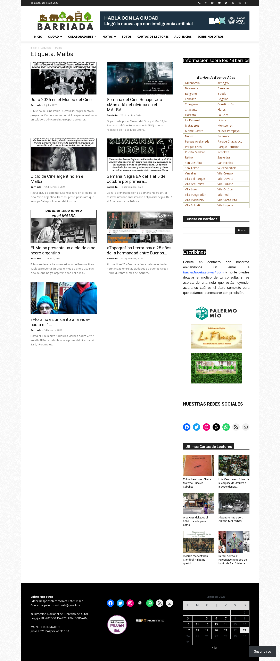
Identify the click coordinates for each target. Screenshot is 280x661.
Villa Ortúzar (225, 189)
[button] (200, 2)
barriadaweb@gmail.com (203, 272)
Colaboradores (80, 36)
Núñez (189, 136)
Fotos (127, 36)
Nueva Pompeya (228, 131)
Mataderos (192, 125)
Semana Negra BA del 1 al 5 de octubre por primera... (136, 179)
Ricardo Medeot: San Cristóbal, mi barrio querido (195, 559)
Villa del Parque (195, 179)
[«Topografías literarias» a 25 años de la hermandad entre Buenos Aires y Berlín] (140, 226)
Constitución (225, 104)
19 (206, 630)
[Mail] (219, 3)
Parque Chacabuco (229, 141)
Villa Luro (191, 189)
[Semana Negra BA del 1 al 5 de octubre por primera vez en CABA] (140, 154)
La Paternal (192, 120)
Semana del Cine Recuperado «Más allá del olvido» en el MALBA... (134, 104)
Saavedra (223, 157)
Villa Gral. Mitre (195, 184)
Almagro (223, 83)
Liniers (221, 120)
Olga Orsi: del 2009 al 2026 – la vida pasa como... (195, 521)
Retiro (189, 157)
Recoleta (223, 152)
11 (197, 624)
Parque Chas (193, 147)
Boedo (222, 94)
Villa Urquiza (225, 205)
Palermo (223, 136)
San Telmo (192, 168)
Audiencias (183, 36)
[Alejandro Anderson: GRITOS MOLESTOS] (234, 503)
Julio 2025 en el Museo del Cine (61, 99)
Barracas (223, 88)
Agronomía (192, 83)
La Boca (223, 115)
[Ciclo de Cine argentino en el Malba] (64, 154)
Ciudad (53, 36)
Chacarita (191, 109)
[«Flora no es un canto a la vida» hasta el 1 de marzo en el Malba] (64, 298)
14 (225, 624)
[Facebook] (206, 3)
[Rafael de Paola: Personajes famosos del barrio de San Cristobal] (234, 542)
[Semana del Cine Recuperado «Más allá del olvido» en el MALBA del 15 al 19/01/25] (140, 78)
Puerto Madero (195, 152)
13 (216, 624)
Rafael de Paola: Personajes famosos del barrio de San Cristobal (233, 559)
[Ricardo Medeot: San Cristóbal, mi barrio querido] (198, 542)
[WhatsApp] (246, 3)
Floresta (190, 115)
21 (225, 630)
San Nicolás (225, 163)
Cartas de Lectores (153, 36)
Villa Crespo (225, 173)
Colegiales (191, 104)
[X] (233, 3)
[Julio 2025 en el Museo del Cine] (64, 78)
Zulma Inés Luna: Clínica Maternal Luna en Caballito (197, 483)
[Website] (240, 3)
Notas (107, 36)
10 (188, 624)
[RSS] (226, 3)
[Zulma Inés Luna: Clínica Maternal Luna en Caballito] (198, 465)
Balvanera (191, 88)
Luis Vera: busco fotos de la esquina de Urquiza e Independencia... (234, 483)
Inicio (37, 36)
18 (197, 630)
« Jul (214, 647)
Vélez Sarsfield (227, 168)
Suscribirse (262, 651)
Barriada (36, 105)
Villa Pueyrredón (195, 195)
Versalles (191, 173)
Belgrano (191, 94)
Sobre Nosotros (210, 36)
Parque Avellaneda (197, 141)
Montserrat (224, 125)
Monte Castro (194, 131)
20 (216, 630)
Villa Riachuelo (194, 200)
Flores (221, 109)
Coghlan (222, 99)
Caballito (190, 99)
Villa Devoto (225, 179)
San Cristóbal (193, 163)
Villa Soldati (192, 205)
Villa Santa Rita (227, 200)
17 (188, 630)
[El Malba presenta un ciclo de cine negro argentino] (64, 226)
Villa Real (223, 195)
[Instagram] (212, 3)
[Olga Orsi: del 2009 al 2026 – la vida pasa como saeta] (198, 503)
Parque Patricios (228, 147)
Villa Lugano (225, 184)
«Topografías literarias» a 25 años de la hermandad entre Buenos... (139, 250)
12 (206, 624)
